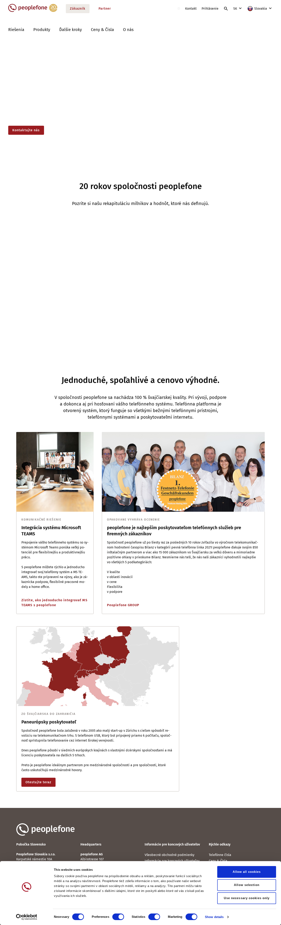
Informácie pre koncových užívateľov (172, 861)
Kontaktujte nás (26, 130)
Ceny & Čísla (102, 29)
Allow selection (246, 885)
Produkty (41, 29)
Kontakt (191, 8)
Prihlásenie (210, 8)
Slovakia (260, 8)
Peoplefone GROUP (123, 605)
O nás (128, 29)
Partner (105, 8)
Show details (214, 917)
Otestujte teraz (38, 782)
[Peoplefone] (32, 11)
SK (235, 8)
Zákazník (77, 8)
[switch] (118, 916)
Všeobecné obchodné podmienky (169, 855)
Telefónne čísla (220, 855)
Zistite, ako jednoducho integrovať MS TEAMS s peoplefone (54, 602)
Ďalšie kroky (70, 29)
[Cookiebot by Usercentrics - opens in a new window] (27, 917)
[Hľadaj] (225, 8)
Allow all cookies (247, 871)
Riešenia (16, 29)
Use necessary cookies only (247, 898)
